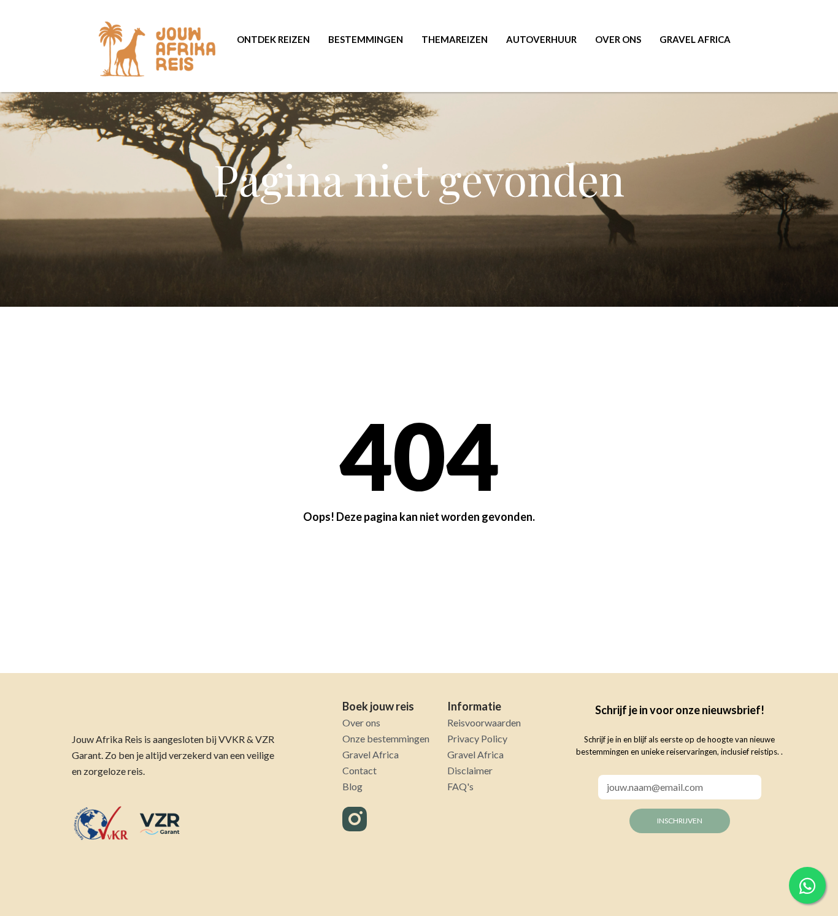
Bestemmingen (365, 39)
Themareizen (454, 39)
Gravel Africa (695, 39)
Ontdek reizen (273, 39)
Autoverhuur (541, 39)
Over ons (618, 39)
